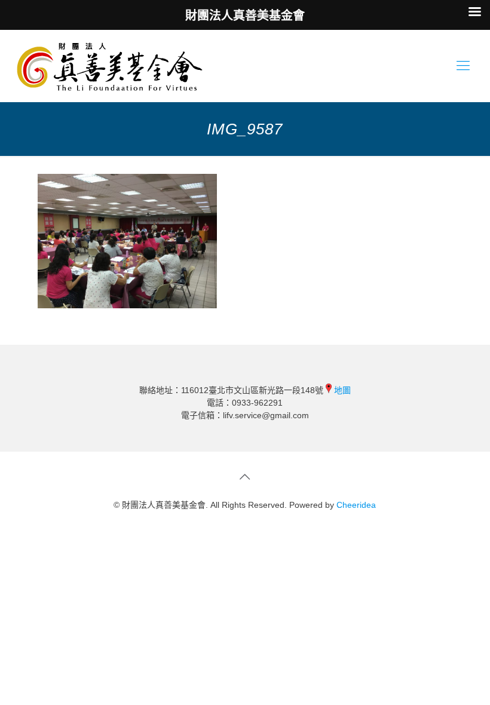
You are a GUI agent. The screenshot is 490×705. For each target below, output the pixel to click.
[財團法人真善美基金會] (110, 66)
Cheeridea (356, 505)
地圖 (342, 390)
